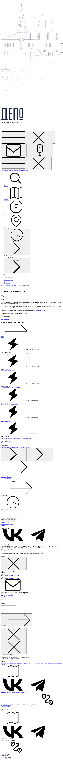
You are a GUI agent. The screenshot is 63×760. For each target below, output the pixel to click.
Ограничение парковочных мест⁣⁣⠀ (10, 404)
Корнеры (3, 170)
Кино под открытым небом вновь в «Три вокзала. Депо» (16, 438)
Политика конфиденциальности (7, 526)
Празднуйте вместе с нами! (8, 370)
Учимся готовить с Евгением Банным (11, 387)
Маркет (14, 170)
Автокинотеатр (43, 663)
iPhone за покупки (6, 421)
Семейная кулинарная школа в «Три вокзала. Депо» (15, 447)
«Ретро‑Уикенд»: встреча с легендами (11, 442)
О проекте (3, 477)
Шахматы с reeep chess (23, 285)
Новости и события (22, 170)
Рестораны (9, 170)
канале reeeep (41, 310)
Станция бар (24, 663)
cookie (41, 553)
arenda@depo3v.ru (14, 575)
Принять (3, 556)
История (9, 477)
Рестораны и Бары (11, 663)
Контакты (10, 478)
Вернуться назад (5, 319)
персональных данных (7, 595)
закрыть (3, 572)
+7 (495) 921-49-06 (6, 705)
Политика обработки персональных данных (7, 523)
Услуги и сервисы (33, 663)
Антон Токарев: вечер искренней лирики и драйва (15, 353)
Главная (3, 285)
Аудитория (4, 478)
